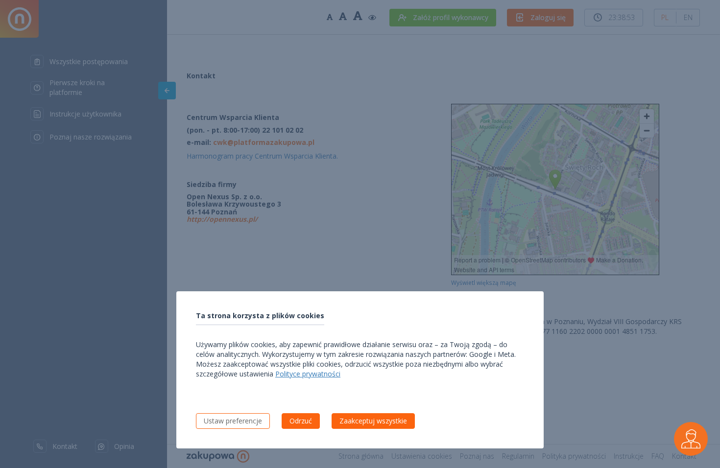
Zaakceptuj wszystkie (373, 420)
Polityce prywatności (307, 373)
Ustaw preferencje (233, 420)
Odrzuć (300, 420)
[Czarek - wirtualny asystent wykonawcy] (691, 439)
